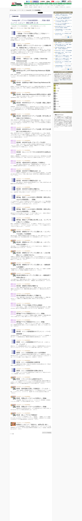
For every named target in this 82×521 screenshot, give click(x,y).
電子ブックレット (50, 7)
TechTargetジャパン (65, 12)
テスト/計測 (69, 3)
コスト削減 (58, 88)
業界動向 (26, 5)
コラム (46, 5)
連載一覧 (40, 7)
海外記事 (26, 7)
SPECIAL (61, 7)
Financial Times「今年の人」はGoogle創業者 (63, 50)
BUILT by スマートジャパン (63, 1)
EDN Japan (53, 1)
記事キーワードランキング (63, 83)
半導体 (57, 85)
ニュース (44, 7)
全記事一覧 (68, 7)
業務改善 (57, 101)
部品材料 (55, 3)
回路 (26, 28)
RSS (31, 1)
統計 (37, 5)
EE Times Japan (48, 1)
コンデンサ (38, 28)
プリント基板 (58, 106)
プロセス (46, 3)
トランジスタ (20, 28)
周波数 (33, 28)
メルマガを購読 (35, 1)
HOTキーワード (63, 112)
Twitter (29, 1)
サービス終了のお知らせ (63, 71)
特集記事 (35, 7)
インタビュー (41, 5)
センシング (60, 3)
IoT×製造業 (58, 5)
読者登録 (56, 7)
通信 (64, 3)
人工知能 (57, 90)
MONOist (42, 1)
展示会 (63, 5)
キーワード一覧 (20, 10)
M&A (34, 5)
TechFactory (69, 1)
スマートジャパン (58, 1)
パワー (51, 3)
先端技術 (37, 3)
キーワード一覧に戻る (47, 432)
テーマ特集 (51, 5)
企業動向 (30, 5)
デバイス (41, 3)
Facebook (27, 1)
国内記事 (30, 7)
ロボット (57, 109)
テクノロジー (27, 3)
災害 (56, 98)
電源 (29, 28)
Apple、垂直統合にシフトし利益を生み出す (63, 42)
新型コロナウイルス (59, 114)
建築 (56, 93)
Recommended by (65, 37)
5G (54, 5)
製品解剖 (32, 3)
